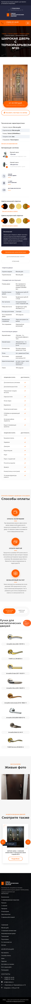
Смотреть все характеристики (9, 143)
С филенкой (4, 925)
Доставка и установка (7, 964)
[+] (5, 154)
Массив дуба (5, 927)
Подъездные (5, 939)
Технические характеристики (15, 252)
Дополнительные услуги (15, 256)
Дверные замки (22, 611)
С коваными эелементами (8, 930)
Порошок (3, 902)
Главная (4, 33)
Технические (5, 936)
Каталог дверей (13, 33)
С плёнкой (4, 905)
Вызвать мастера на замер (16, 112)
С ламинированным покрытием (10, 900)
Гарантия (4, 961)
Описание (15, 261)
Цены (2, 958)
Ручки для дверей (9, 611)
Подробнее (15, 859)
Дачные (3, 945)
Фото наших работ (6, 967)
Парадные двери (24, 33)
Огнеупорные (5, 911)
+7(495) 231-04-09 (12, 22)
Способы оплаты (6, 955)
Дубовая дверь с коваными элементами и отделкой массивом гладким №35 (15, 852)
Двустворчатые (5, 914)
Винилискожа (5, 897)
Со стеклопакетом (6, 942)
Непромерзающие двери (8, 933)
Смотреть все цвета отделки (10, 211)
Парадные (4, 908)
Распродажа (5, 970)
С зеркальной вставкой (8, 917)
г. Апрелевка (15, 8)
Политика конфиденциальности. (15, 1001)
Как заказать (5, 952)
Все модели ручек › (26, 623)
